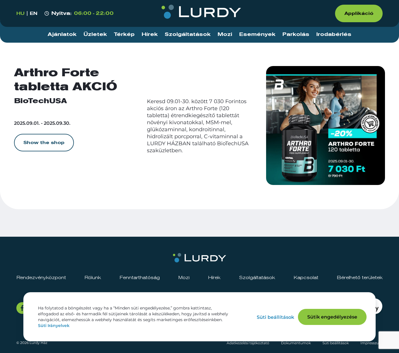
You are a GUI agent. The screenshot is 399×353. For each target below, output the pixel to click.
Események (257, 34)
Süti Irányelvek (54, 325)
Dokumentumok (296, 343)
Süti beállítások (335, 343)
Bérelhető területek (360, 277)
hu (20, 13)
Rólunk (92, 277)
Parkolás (295, 34)
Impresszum (371, 343)
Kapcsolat (306, 277)
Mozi (225, 34)
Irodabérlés (333, 34)
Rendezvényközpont (41, 277)
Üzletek (95, 34)
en (33, 13)
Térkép (124, 34)
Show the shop (44, 142)
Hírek (150, 34)
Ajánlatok (62, 34)
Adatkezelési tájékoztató (248, 343)
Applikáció (358, 13)
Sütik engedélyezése (332, 317)
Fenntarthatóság (139, 277)
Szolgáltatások (188, 34)
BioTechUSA (40, 101)
